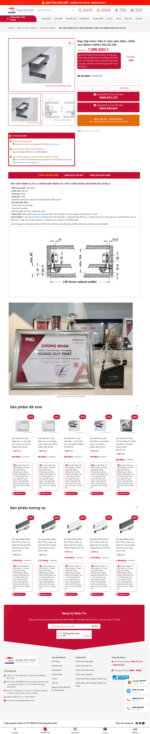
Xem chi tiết (31, 162)
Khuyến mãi (71, 19)
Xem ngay (54, 144)
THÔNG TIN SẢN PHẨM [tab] (48, 175)
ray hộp (85, 131)
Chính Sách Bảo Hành (85, 670)
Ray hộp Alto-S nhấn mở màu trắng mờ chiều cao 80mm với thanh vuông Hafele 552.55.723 (126, 444)
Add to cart (124, 88)
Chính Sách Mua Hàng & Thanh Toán (91, 679)
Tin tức (109, 19)
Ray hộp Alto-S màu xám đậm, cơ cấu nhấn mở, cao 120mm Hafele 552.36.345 (73, 442)
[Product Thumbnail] (70, 43)
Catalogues (84, 19)
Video (118, 19)
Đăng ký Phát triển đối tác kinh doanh (61, 688)
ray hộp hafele (95, 131)
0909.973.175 (30, 152)
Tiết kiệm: (130, 57)
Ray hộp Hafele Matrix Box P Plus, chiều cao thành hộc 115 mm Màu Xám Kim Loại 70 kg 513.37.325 (125, 545)
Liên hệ (139, 19)
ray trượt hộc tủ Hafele (38, 217)
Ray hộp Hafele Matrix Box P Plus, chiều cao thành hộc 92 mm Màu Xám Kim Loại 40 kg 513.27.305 (47, 545)
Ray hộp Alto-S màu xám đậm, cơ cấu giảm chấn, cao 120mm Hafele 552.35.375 (99, 442)
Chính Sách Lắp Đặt (84, 674)
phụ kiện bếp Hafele (68, 224)
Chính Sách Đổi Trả (84, 666)
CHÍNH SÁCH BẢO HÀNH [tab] (100, 175)
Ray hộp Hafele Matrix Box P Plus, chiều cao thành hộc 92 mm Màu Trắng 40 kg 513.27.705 (100, 543)
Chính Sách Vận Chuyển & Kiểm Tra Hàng (91, 684)
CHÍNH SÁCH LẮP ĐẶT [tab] (74, 175)
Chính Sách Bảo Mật (84, 661)
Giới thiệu (58, 19)
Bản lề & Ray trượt (26, 28)
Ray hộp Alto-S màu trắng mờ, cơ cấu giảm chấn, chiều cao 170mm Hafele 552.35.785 (48, 442)
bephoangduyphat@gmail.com (23, 700)
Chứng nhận (98, 19)
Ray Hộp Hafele (48, 28)
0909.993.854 (42, 152)
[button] (130, 406)
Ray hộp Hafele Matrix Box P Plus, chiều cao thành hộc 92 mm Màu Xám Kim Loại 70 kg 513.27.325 (21, 545)
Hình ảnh (128, 19)
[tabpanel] (74, 238)
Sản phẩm (46, 19)
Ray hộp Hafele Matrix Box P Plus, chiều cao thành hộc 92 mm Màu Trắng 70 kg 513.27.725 (74, 543)
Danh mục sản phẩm (17, 18)
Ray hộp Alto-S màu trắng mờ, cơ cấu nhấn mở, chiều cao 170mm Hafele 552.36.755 (21, 442)
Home (11, 28)
